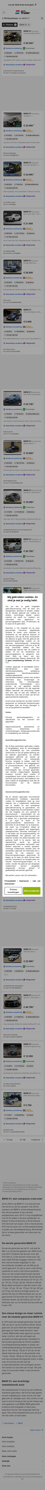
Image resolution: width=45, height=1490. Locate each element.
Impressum (24, 881)
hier (7, 663)
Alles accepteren (31, 891)
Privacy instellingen (13, 891)
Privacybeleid (10, 881)
